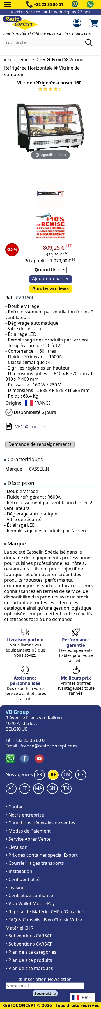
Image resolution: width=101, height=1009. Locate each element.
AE (11, 788)
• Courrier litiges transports (35, 863)
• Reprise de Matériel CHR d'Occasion (45, 912)
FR (39, 774)
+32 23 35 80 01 (48, 4)
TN (66, 788)
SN (52, 788)
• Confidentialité (23, 879)
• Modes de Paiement (28, 831)
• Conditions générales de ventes (40, 823)
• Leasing (15, 887)
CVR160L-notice (28, 426)
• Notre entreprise (25, 815)
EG (81, 774)
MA (38, 788)
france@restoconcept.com (48, 746)
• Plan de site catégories (31, 952)
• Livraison (16, 847)
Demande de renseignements (40, 444)
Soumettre (45, 993)
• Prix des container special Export (42, 855)
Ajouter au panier (50, 279)
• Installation (19, 871)
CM (66, 774)
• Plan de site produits (29, 960)
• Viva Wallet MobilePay (30, 903)
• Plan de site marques (29, 968)
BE (53, 774)
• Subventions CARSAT (29, 936)
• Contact (15, 807)
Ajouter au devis (50, 288)
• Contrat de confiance (29, 895)
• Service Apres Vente (28, 839)
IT (25, 788)
